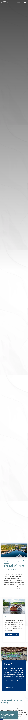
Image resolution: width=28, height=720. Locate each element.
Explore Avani (9, 687)
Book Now (19, 2)
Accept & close (5, 717)
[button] (25, 2)
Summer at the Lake (12, 634)
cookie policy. (10, 715)
